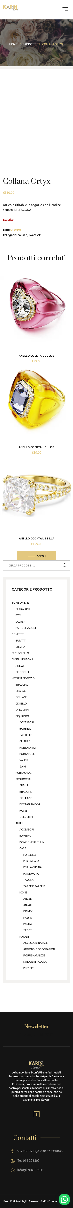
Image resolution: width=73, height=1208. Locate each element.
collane (22, 235)
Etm (18, 615)
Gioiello (21, 703)
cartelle (25, 735)
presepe (28, 968)
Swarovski (34, 235)
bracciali (22, 684)
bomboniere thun (31, 842)
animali (28, 905)
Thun (19, 823)
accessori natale (35, 942)
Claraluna (23, 609)
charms (21, 690)
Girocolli (22, 672)
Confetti (18, 634)
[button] (64, 1199)
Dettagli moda (29, 804)
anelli (20, 665)
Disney (28, 911)
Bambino (25, 835)
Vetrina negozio (23, 678)
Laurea (20, 621)
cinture (24, 741)
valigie (24, 760)
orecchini (22, 709)
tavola (28, 879)
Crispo (20, 646)
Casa (22, 848)
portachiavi (27, 747)
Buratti (21, 640)
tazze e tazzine (34, 886)
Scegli (41, 556)
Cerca (65, 565)
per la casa (31, 861)
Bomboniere (20, 602)
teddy (27, 930)
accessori (26, 722)
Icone (23, 892)
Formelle (30, 854)
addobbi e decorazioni (39, 949)
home (23, 810)
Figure (27, 917)
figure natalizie (34, 955)
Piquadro (22, 716)
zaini (22, 766)
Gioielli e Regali (22, 659)
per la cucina (32, 867)
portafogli (27, 753)
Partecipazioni (26, 627)
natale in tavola (35, 961)
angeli (27, 898)
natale (24, 936)
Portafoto (31, 873)
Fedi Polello (20, 653)
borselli (25, 728)
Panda (27, 924)
